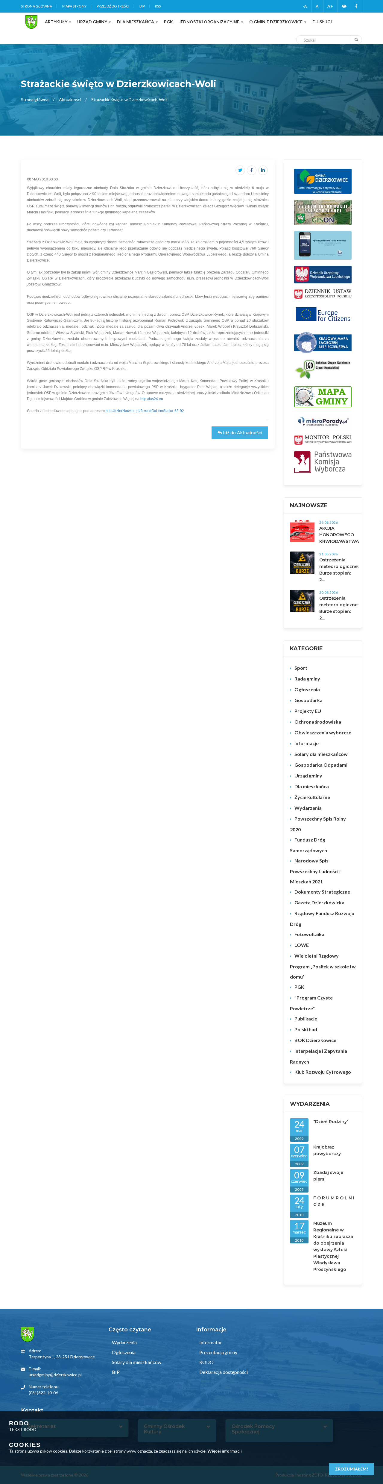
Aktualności (70, 99)
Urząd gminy (308, 775)
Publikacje (305, 1018)
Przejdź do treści (113, 6)
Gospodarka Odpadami (320, 765)
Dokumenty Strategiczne (322, 891)
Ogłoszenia (307, 689)
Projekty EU (307, 711)
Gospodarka (308, 700)
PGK (299, 987)
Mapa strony (74, 6)
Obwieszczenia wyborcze (322, 732)
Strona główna (36, 6)
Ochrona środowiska (317, 721)
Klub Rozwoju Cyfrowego (322, 1072)
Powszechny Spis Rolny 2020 (318, 824)
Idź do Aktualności (242, 432)
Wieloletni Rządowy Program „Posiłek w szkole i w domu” (323, 966)
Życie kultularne (312, 797)
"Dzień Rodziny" (331, 1121)
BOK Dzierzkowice (315, 1040)
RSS (158, 6)
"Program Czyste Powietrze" (311, 1003)
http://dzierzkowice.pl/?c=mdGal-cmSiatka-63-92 (145, 411)
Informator (210, 1342)
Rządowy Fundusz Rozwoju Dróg (322, 918)
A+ (330, 6)
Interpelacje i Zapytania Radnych (318, 1056)
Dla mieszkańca (311, 786)
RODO (206, 1362)
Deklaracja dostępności (223, 1372)
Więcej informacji (224, 1450)
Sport (300, 668)
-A (305, 6)
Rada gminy (307, 678)
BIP (142, 6)
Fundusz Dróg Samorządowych (308, 845)
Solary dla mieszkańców (321, 754)
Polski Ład (305, 1029)
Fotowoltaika (309, 934)
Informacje (306, 743)
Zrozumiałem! (351, 1468)
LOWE (301, 945)
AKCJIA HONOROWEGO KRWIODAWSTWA (339, 534)
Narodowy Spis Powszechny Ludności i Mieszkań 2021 (315, 871)
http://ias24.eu (151, 399)
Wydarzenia (308, 808)
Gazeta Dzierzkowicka (319, 902)
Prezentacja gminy (217, 1352)
